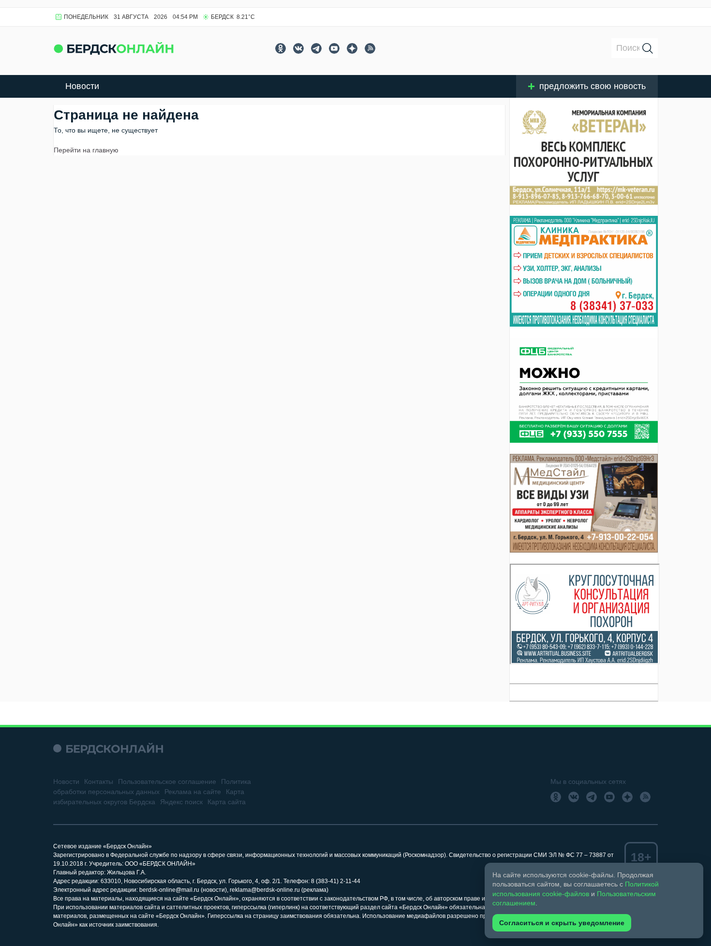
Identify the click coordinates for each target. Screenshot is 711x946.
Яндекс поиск (181, 802)
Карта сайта (226, 802)
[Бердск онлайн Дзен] (352, 48)
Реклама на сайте (192, 792)
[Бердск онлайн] (113, 48)
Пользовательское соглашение (167, 781)
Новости (82, 86)
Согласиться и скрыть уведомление (561, 923)
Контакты (98, 781)
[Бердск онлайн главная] (108, 748)
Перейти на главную (86, 150)
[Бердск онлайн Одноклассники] (280, 48)
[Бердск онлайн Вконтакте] (298, 48)
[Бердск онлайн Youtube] (334, 48)
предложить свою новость (592, 86)
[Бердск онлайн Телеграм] (316, 48)
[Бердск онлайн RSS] (370, 48)
